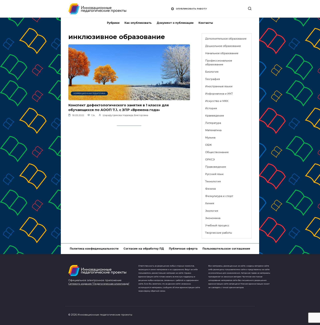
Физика (210, 188)
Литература (213, 122)
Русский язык (214, 174)
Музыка (210, 137)
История (211, 108)
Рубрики (113, 22)
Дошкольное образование (223, 46)
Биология (211, 71)
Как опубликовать (138, 22)
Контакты (205, 22)
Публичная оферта (183, 248)
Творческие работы (218, 232)
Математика (213, 130)
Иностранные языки (218, 86)
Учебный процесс (217, 225)
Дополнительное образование (225, 38)
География (212, 79)
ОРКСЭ (210, 159)
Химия (209, 203)
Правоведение (215, 166)
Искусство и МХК (216, 101)
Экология (211, 210)
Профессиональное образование (218, 62)
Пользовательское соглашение (226, 248)
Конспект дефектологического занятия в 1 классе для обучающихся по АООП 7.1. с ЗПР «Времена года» (118, 107)
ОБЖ (208, 144)
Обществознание (217, 152)
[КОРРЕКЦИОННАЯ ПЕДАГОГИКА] (129, 98)
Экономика (212, 218)
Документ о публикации (175, 22)
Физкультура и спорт (219, 196)
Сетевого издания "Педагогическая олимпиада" (98, 283)
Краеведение (214, 115)
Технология (213, 181)
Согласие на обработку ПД (144, 248)
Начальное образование (221, 53)
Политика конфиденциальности (94, 248)
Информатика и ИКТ (219, 93)
